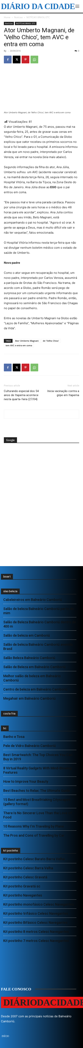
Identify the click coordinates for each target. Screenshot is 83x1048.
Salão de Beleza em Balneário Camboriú (34, 667)
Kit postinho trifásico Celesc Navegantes (35, 913)
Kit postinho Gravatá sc (21, 886)
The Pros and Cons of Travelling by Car (33, 835)
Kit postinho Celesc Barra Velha (28, 868)
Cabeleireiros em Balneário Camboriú (32, 600)
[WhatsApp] (34, 59)
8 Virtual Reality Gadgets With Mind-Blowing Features (37, 770)
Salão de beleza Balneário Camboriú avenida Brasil (38, 646)
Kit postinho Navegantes (22, 895)
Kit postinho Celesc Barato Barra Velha (34, 859)
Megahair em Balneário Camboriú (29, 698)
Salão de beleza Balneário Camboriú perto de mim (38, 611)
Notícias (18, 17)
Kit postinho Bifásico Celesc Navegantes (35, 922)
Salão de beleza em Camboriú (26, 635)
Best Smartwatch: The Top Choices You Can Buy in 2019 (37, 757)
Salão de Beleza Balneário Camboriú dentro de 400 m (39, 624)
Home (7, 17)
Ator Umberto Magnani (27, 340)
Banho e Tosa (14, 737)
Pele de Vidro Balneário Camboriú (29, 746)
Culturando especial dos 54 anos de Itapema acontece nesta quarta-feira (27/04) (21, 395)
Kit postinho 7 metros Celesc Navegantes (36, 941)
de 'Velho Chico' (51, 340)
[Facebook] (8, 59)
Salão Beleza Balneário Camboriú (29, 658)
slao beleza (10, 591)
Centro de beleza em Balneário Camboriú (35, 689)
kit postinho (10, 850)
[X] (16, 59)
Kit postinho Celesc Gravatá (25, 877)
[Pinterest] (25, 59)
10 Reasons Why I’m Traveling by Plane (33, 826)
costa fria (9, 713)
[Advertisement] (35, 457)
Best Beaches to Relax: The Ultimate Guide (36, 791)
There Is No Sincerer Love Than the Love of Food (37, 815)
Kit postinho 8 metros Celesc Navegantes (36, 932)
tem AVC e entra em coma (19, 345)
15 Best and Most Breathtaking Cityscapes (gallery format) (36, 802)
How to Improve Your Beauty (25, 781)
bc (4, 728)
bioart (7, 576)
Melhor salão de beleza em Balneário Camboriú (32, 678)
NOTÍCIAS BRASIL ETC (38, 17)
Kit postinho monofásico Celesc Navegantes (38, 904)
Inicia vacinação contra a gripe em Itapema (63, 393)
